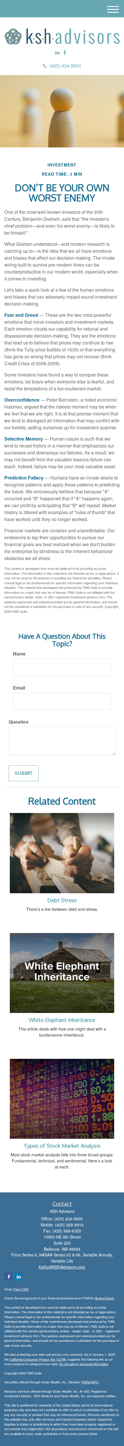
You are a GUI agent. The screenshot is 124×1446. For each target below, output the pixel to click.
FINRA (86, 1382)
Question (19, 722)
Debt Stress (62, 900)
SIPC (95, 1382)
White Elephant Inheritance (62, 1019)
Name (19, 654)
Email (19, 688)
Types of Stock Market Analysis (62, 1145)
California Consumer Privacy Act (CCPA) (38, 1359)
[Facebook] (64, 52)
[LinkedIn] (57, 52)
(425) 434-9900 (65, 65)
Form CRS (21, 1289)
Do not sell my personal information (83, 1363)
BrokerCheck (104, 1298)
